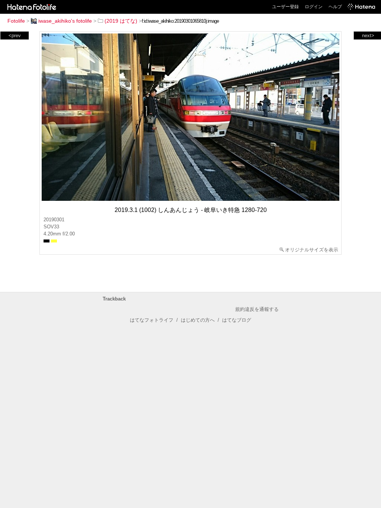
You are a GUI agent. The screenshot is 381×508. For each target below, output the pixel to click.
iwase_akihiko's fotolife (65, 21)
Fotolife (16, 21)
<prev (15, 35)
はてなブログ (236, 320)
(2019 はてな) (121, 21)
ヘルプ (335, 6)
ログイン (314, 6)
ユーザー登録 (285, 6)
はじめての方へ (198, 320)
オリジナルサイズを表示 (311, 250)
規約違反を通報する (257, 309)
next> (368, 35)
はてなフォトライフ (151, 320)
